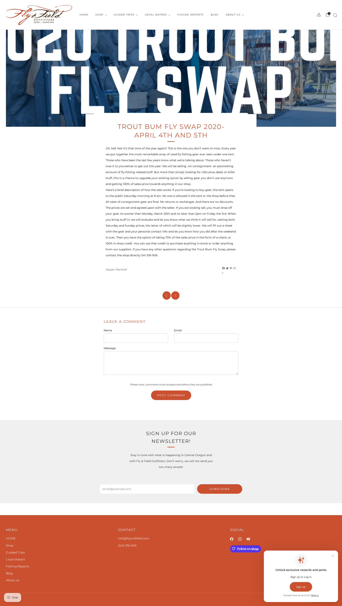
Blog (215, 14)
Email (178, 330)
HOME (84, 14)
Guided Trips (124, 14)
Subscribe (220, 489)
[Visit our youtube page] (251, 539)
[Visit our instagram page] (242, 539)
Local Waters (156, 14)
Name (108, 330)
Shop (99, 14)
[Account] (319, 15)
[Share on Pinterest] (231, 268)
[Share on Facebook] (223, 268)
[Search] (334, 16)
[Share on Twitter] (227, 268)
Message (110, 348)
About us (233, 14)
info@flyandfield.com (133, 538)
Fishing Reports (190, 14)
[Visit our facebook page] (234, 539)
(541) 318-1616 (127, 545)
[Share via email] (235, 268)
